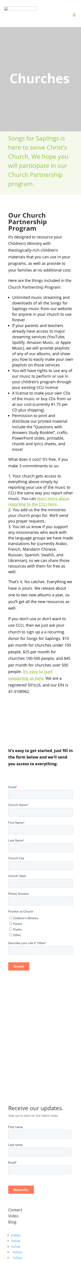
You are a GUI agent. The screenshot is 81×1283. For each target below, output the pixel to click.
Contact (15, 1209)
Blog (12, 1222)
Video (13, 1215)
